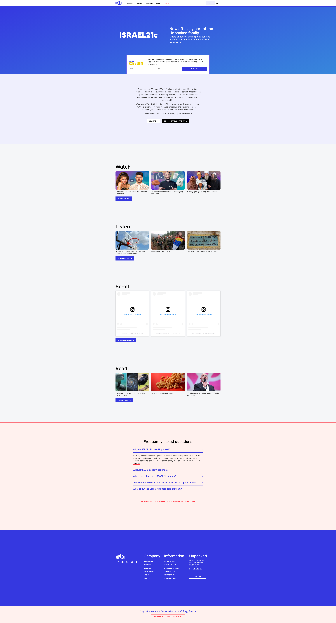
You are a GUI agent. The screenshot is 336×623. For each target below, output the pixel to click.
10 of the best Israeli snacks (162, 393)
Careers (147, 578)
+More (166, 3)
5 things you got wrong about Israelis (202, 192)
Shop (158, 3)
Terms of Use (169, 561)
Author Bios (149, 571)
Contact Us (148, 561)
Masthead (148, 564)
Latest (130, 3)
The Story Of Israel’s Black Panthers (202, 251)
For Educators (170, 578)
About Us (147, 568)
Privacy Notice (170, 564)
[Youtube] (122, 562)
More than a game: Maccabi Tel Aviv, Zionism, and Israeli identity (130, 252)
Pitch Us (147, 575)
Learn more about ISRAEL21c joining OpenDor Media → (168, 114)
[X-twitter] (131, 562)
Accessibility (169, 575)
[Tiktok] (117, 562)
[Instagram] (127, 562)
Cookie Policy (169, 571)
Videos (139, 3)
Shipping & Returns (171, 568)
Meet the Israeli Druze (160, 251)
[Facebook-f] (136, 562)
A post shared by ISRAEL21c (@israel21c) (132, 333)
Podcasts (149, 3)
